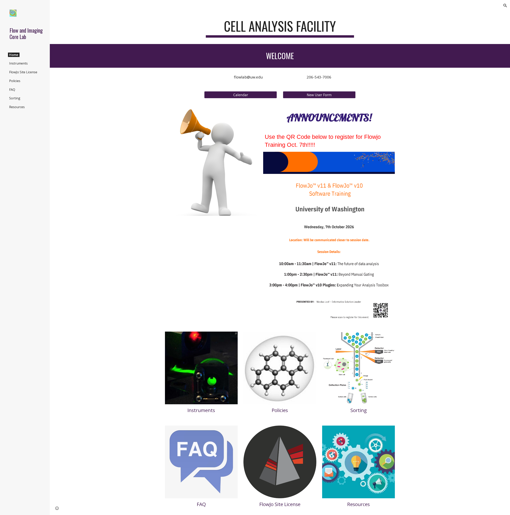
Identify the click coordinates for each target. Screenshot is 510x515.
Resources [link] (17, 107)
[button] (505, 5)
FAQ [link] (12, 89)
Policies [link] (14, 81)
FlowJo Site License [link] (23, 72)
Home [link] (13, 55)
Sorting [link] (14, 98)
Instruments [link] (18, 63)
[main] (280, 28)
